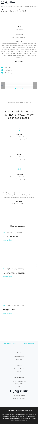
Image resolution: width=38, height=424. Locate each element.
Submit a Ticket (19, 369)
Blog (19, 386)
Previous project (11, 343)
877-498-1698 (20, 395)
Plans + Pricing (19, 357)
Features (19, 359)
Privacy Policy (19, 384)
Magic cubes (9, 309)
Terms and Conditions (19, 381)
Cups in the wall (11, 236)
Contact (19, 371)
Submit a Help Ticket (19, 398)
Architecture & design (14, 273)
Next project (29, 343)
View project (7, 240)
